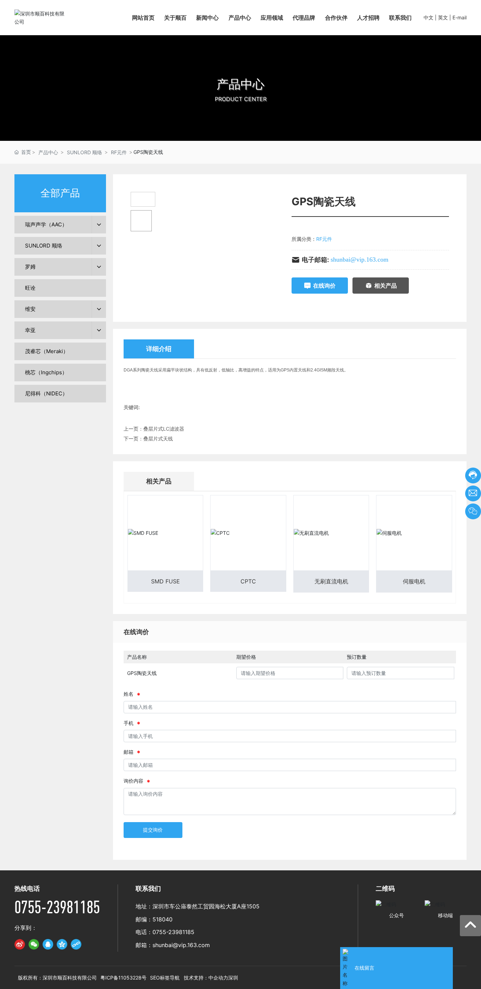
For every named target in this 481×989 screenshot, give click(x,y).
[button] (240, 133)
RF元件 (119, 152)
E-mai (459, 17)
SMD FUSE (165, 581)
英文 (443, 17)
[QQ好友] (48, 944)
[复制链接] (76, 944)
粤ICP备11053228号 (123, 978)
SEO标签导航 (165, 978)
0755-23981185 (57, 907)
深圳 (233, 978)
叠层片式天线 (158, 439)
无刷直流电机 (331, 581)
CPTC (248, 581)
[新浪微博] (19, 944)
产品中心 (240, 84)
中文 (428, 17)
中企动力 (218, 978)
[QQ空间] (62, 944)
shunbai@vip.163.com (359, 259)
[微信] (34, 944)
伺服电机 (414, 581)
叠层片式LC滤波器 (163, 429)
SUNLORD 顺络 (84, 152)
